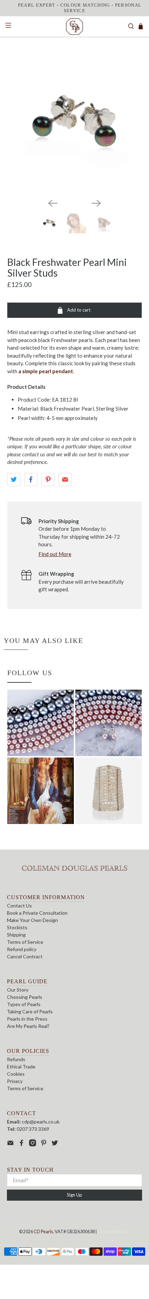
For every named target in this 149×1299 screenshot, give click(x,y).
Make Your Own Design (32, 920)
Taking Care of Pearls (30, 1011)
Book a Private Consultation (37, 913)
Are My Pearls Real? (28, 1026)
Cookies (16, 1074)
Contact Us (19, 905)
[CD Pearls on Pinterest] (43, 1144)
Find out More (54, 554)
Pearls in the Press (27, 1019)
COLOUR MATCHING (85, 5)
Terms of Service (25, 942)
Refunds (16, 1059)
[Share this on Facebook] (30, 479)
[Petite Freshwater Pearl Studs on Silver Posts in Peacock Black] (74, 125)
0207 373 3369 (33, 1129)
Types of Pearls (24, 1004)
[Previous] (52, 203)
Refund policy (21, 949)
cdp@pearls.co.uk (41, 1122)
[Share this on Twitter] (13, 479)
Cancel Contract (25, 956)
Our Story (17, 990)
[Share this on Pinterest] (47, 479)
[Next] (96, 203)
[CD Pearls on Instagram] (32, 1144)
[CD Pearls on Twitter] (54, 1144)
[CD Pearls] (74, 26)
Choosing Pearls (24, 997)
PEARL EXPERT (36, 5)
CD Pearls (43, 1231)
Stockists (17, 927)
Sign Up (74, 1195)
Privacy (15, 1081)
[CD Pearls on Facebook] (21, 1144)
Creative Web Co (113, 1231)
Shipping (16, 935)
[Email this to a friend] (65, 479)
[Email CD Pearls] (10, 1144)
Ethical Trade (21, 1066)
